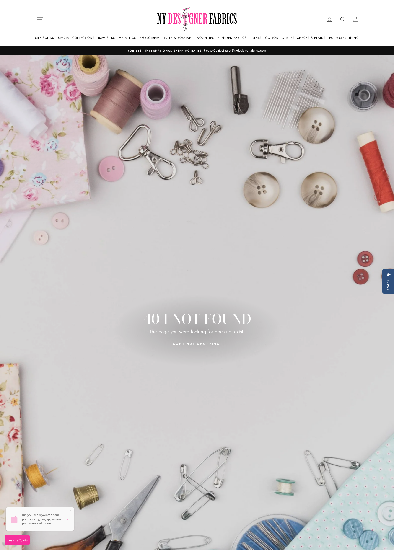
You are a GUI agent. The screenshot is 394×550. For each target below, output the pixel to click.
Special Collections (76, 38)
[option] (197, 50)
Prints (256, 38)
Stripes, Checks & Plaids (303, 38)
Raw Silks (106, 38)
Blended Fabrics (232, 38)
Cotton (271, 38)
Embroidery (150, 38)
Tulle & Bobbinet (178, 38)
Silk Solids (44, 38)
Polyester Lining (344, 38)
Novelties (205, 38)
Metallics (127, 38)
